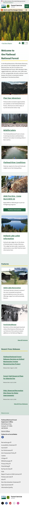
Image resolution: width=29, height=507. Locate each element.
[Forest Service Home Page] (8, 6)
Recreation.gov (5, 442)
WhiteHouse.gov (6, 461)
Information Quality (7, 487)
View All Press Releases (21, 404)
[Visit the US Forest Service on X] (2, 503)
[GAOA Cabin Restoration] (14, 276)
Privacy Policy (5, 464)
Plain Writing (5, 466)
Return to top (5, 413)
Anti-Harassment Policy (8, 453)
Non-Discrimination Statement (10, 482)
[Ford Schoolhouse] (14, 313)
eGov (2, 479)
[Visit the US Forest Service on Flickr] (14, 503)
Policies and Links (6, 477)
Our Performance (6, 450)
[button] (20, 43)
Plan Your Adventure (12, 98)
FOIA (2, 471)
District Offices (5, 431)
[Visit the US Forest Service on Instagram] (18, 503)
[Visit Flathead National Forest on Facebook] (2, 437)
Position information (14, 210)
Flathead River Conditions (14, 162)
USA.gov (3, 458)
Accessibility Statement (8, 445)
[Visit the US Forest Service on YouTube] (10, 503)
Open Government (6, 485)
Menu (26, 6)
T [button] (24, 43)
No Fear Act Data (6, 469)
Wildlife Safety (9, 130)
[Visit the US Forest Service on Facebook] (6, 503)
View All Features (23, 340)
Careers (3, 456)
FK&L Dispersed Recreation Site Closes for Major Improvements (13, 392)
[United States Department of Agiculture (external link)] (4, 6)
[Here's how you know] (14, 2)
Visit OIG (3, 448)
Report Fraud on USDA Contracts (10, 474)
